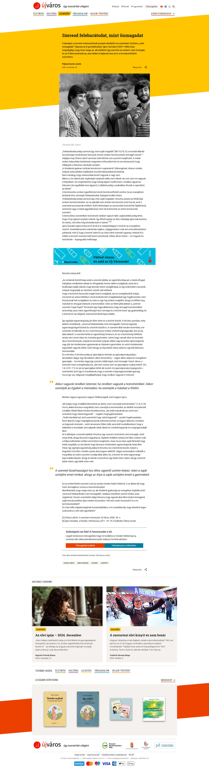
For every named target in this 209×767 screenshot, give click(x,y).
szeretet (104, 563)
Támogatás (151, 6)
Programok (137, 6)
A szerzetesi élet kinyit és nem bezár (138, 635)
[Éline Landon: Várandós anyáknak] (55, 709)
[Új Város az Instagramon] (170, 6)
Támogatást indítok (85, 545)
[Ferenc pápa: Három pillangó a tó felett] (154, 709)
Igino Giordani (82, 563)
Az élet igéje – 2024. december (58, 635)
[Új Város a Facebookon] (166, 6)
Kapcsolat (80, 754)
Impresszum (93, 754)
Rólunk (115, 6)
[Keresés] (173, 6)
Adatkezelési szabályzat (114, 754)
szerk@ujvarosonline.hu (120, 758)
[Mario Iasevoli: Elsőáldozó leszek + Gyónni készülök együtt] (121, 709)
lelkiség (94, 563)
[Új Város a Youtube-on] (161, 6)
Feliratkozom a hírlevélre (124, 545)
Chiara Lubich (69, 563)
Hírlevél (125, 6)
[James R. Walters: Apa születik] (88, 709)
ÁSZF (131, 754)
